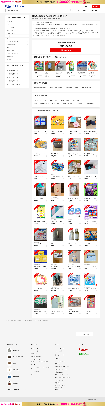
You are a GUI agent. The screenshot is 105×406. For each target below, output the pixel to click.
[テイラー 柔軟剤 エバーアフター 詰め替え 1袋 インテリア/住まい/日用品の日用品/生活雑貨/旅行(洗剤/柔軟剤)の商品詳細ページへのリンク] (40, 189)
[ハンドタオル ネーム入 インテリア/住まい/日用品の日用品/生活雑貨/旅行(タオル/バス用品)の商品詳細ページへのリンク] (74, 122)
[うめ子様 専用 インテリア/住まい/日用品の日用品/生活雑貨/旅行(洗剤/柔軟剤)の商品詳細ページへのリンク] (40, 279)
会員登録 (95, 6)
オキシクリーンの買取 (40, 100)
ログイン (87, 6)
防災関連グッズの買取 (72, 88)
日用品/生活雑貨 (37, 242)
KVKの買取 (79, 103)
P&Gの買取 (76, 100)
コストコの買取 (54, 103)
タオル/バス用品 (54, 197)
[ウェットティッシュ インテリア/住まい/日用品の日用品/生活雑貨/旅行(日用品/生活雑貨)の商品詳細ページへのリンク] (91, 301)
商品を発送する (13, 81)
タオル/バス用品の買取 (56, 88)
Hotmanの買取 (53, 100)
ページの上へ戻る (84, 334)
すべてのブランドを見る (13, 389)
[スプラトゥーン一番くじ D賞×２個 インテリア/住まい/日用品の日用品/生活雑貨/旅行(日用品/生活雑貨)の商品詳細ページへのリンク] (40, 144)
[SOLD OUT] (39, 66)
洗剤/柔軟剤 (53, 174)
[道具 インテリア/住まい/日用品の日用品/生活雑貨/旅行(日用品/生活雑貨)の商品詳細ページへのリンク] (57, 234)
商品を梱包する (13, 74)
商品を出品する (13, 70)
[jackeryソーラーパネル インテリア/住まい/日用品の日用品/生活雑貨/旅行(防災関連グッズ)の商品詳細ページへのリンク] (91, 122)
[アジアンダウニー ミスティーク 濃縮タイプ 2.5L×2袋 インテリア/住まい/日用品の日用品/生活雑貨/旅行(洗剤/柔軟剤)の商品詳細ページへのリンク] (91, 189)
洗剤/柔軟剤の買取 (87, 88)
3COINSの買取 (90, 103)
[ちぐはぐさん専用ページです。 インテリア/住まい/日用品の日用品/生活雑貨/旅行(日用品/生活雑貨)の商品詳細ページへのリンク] (57, 122)
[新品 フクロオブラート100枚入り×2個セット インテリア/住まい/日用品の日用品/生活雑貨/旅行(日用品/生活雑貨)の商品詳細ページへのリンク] (40, 122)
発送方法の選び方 (14, 77)
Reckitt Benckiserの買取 (40, 103)
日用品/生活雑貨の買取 (40, 88)
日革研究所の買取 (67, 103)
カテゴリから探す (82, 10)
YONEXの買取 (65, 100)
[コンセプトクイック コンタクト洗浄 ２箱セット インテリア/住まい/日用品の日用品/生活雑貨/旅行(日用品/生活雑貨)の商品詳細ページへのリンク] (91, 234)
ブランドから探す (94, 10)
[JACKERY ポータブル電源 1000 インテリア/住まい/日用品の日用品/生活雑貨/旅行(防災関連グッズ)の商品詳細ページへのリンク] (57, 144)
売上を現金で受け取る (15, 84)
